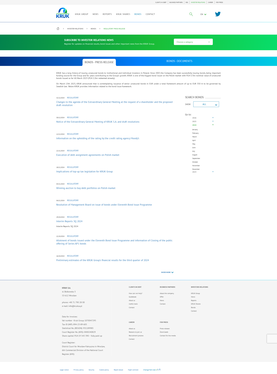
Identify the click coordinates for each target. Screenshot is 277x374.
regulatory (73, 97)
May (193, 144)
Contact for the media (168, 335)
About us (132, 300)
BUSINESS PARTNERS (176, 2)
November (196, 165)
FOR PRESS (219, 2)
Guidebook (132, 297)
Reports (193, 300)
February (195, 133)
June (193, 147)
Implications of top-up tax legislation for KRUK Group (84, 171)
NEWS (95, 14)
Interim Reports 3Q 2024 (69, 221)
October (195, 162)
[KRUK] (62, 13)
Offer (162, 297)
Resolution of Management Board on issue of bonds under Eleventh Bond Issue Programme (104, 204)
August (194, 155)
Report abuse (118, 370)
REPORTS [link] (107, 14)
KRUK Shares (196, 304)
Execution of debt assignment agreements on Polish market (87, 154)
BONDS (137, 14)
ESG (187, 2)
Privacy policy (79, 370)
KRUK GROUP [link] (81, 14)
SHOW (188, 104)
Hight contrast (133, 370)
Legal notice (64, 370)
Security (91, 370)
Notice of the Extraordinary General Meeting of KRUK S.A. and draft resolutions (97, 121)
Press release (165, 328)
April (194, 140)
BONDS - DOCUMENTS (179, 61)
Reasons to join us (135, 332)
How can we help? (135, 293)
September (196, 158)
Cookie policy (104, 370)
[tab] (203, 118)
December (196, 169)
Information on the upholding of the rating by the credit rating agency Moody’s (97, 138)
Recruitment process (136, 335)
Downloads (164, 332)
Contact (131, 307)
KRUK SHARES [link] (123, 14)
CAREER (210, 2)
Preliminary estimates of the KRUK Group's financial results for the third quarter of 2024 (102, 260)
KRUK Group (195, 293)
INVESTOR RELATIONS (198, 2)
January (195, 129)
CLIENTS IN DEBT (160, 2)
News (162, 300)
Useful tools (133, 304)
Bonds (193, 307)
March (194, 137)
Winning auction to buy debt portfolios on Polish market (85, 188)
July (193, 151)
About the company (167, 293)
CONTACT (150, 14)
